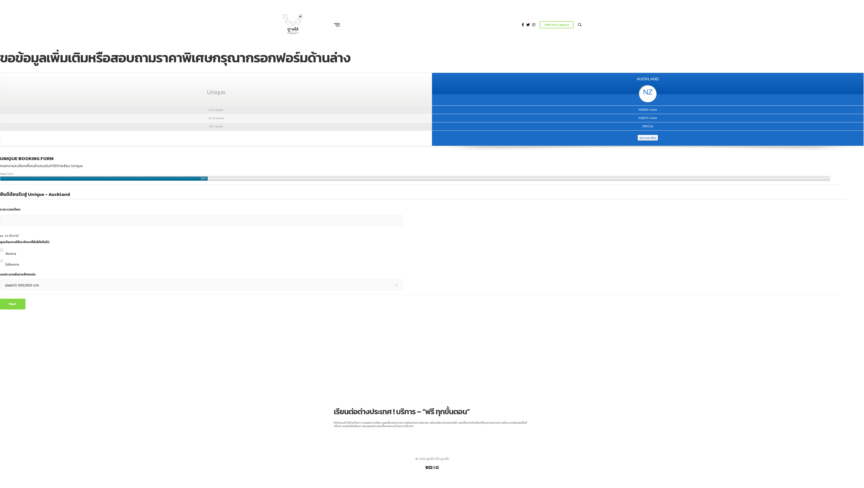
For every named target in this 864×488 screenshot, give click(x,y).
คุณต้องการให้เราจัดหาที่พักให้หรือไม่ (24, 242)
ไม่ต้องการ (12, 264)
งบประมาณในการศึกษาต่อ (18, 275)
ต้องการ (10, 253)
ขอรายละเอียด (647, 137)
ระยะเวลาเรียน (10, 210)
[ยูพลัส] (293, 24)
